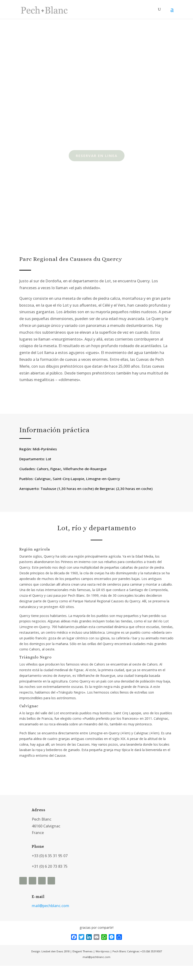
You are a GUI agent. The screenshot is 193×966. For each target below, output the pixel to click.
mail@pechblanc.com (50, 905)
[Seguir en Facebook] (23, 880)
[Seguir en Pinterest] (51, 880)
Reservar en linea (96, 155)
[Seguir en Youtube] (42, 880)
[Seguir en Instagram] (32, 880)
